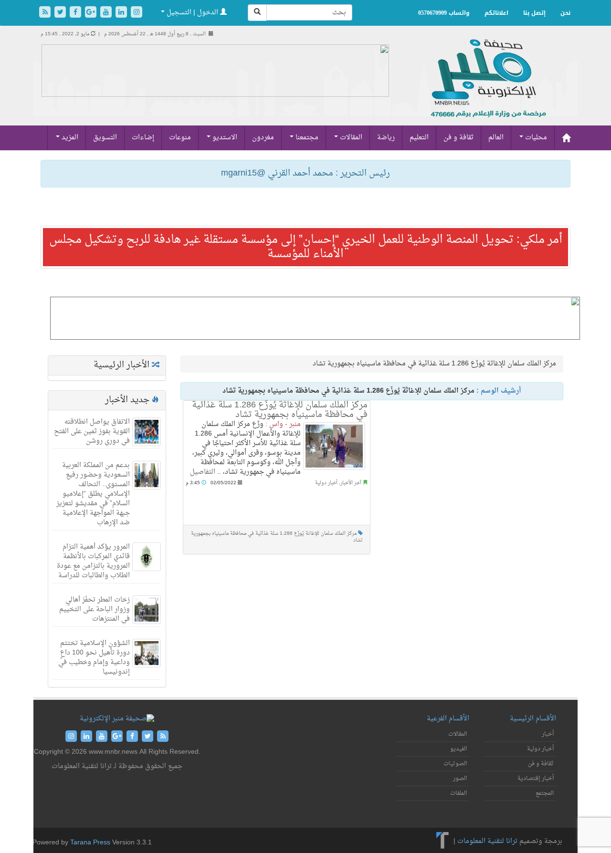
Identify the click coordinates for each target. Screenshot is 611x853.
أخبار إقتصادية (535, 778)
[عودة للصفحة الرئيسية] (487, 88)
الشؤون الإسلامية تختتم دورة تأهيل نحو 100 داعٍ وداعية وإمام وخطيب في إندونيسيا (94, 657)
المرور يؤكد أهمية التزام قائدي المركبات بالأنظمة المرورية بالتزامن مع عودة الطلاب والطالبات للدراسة (93, 561)
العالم (496, 137)
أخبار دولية (326, 483)
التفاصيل (202, 472)
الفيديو (458, 749)
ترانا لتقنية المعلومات (487, 841)
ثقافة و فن (458, 137)
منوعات (180, 137)
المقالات (350, 137)
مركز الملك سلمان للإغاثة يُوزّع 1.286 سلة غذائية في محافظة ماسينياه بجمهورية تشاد (280, 410)
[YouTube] (107, 13)
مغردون (263, 137)
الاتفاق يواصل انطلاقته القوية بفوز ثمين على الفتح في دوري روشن (92, 431)
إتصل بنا (534, 13)
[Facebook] (76, 13)
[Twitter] (61, 13)
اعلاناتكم (496, 13)
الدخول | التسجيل (192, 12)
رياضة (386, 137)
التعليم (419, 137)
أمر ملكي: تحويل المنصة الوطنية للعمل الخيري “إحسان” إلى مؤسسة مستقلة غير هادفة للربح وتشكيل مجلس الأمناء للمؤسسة (305, 247)
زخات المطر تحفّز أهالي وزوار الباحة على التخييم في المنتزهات (94, 609)
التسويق (105, 137)
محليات (535, 137)
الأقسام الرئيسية (533, 718)
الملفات (458, 793)
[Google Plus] (91, 13)
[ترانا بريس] (443, 841)
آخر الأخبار (350, 483)
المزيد (69, 137)
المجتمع (545, 793)
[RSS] (45, 13)
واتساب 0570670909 (444, 13)
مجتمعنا (306, 137)
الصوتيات (455, 764)
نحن (565, 13)
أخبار (548, 734)
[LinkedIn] (122, 13)
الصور (460, 778)
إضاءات (143, 137)
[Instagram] (136, 13)
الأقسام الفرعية (448, 718)
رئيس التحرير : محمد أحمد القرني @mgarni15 (305, 173)
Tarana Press (90, 842)
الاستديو (224, 137)
